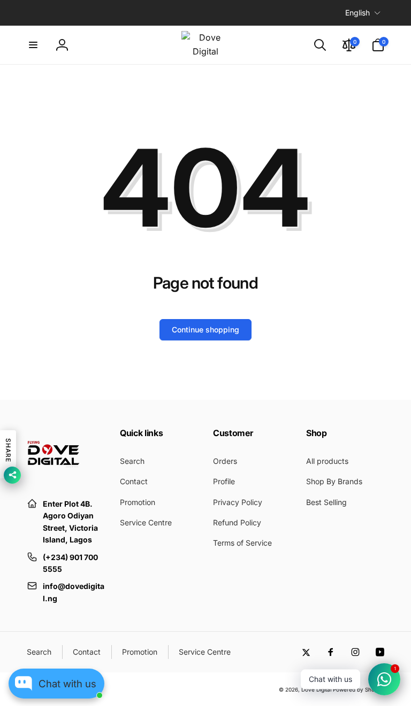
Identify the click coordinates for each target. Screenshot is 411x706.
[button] (33, 45)
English (357, 12)
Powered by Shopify (358, 689)
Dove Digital (316, 689)
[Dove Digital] (53, 477)
